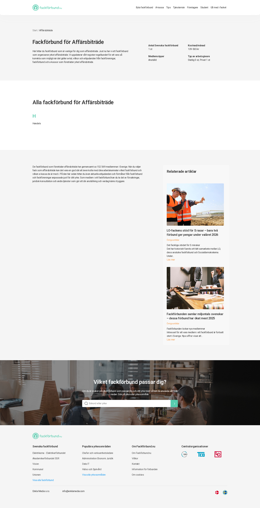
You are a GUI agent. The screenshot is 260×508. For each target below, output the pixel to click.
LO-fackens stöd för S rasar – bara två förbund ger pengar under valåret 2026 (192, 233)
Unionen (36, 474)
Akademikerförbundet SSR (45, 458)
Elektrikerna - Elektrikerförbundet (48, 453)
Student (204, 7)
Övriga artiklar (173, 240)
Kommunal (37, 469)
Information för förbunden (145, 469)
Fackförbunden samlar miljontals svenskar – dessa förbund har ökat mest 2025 (195, 316)
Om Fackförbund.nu (141, 453)
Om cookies (138, 474)
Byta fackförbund (144, 7)
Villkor (135, 458)
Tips (168, 7)
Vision (35, 463)
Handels (36, 123)
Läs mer (171, 259)
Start (34, 30)
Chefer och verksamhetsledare (97, 453)
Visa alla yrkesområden (94, 474)
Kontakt (135, 463)
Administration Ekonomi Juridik (97, 458)
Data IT (85, 463)
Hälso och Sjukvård (91, 469)
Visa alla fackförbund (43, 480)
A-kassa (159, 7)
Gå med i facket (218, 7)
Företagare (192, 7)
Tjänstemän (179, 7)
